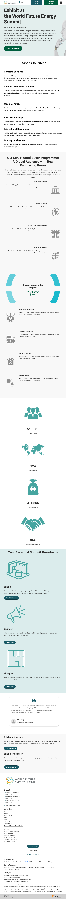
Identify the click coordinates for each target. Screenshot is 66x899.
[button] (13, 48)
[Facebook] (30, 854)
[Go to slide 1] (33, 728)
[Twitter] (27, 854)
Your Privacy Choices (18, 862)
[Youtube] (39, 854)
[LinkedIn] (36, 854)
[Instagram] (33, 854)
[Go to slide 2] (34, 728)
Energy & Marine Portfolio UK (13, 826)
